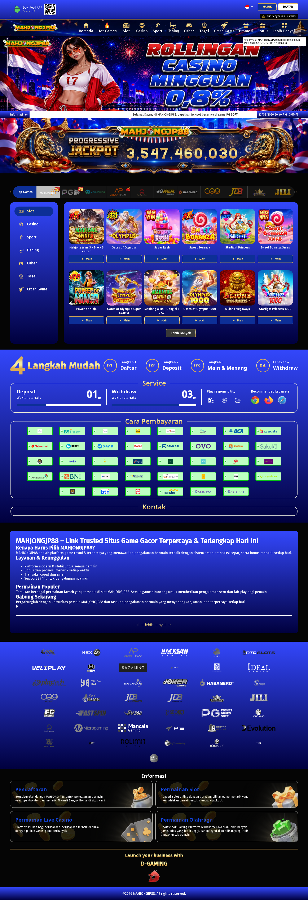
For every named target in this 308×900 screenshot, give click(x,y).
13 (165, 109)
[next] (292, 73)
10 (156, 109)
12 (162, 109)
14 (167, 109)
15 (170, 109)
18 (179, 109)
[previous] (15, 73)
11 (159, 109)
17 (176, 109)
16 (173, 109)
